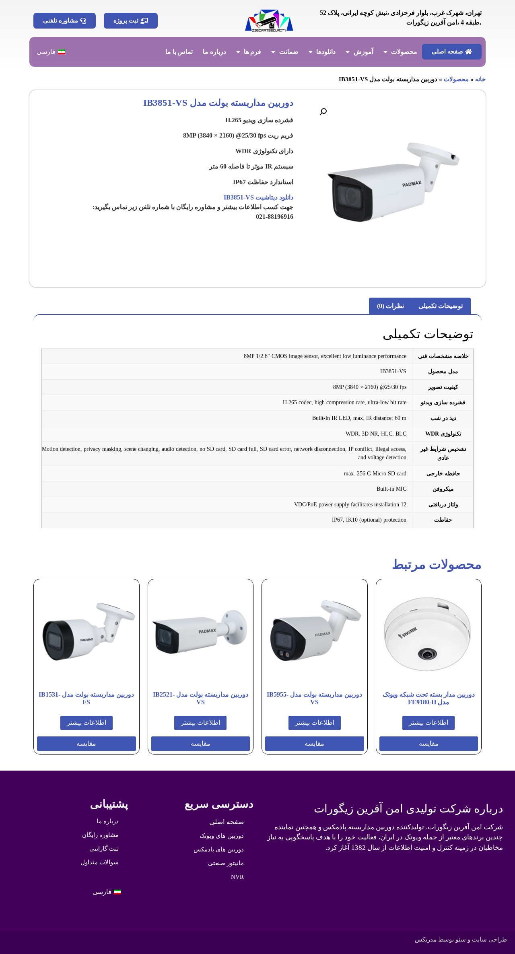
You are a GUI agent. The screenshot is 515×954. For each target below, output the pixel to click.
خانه (480, 79)
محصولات (404, 51)
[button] (323, 112)
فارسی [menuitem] (46, 51)
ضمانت (289, 51)
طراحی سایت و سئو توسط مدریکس (461, 939)
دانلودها (326, 51)
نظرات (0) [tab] (390, 305)
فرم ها (252, 51)
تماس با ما (179, 51)
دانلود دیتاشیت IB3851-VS (258, 197)
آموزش (363, 51)
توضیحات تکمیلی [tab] (440, 305)
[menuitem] (51, 52)
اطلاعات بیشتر (428, 722)
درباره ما (214, 51)
